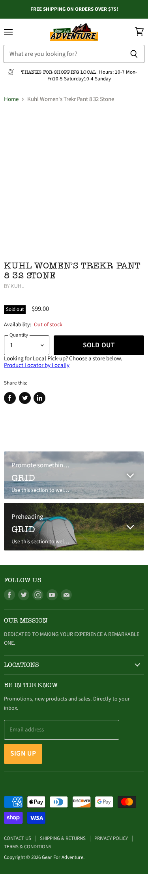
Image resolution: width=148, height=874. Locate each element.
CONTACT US (17, 838)
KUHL (17, 286)
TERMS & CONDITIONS (27, 846)
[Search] (134, 54)
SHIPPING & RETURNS (63, 838)
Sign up (23, 753)
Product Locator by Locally (36, 365)
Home (11, 99)
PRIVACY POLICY (111, 838)
